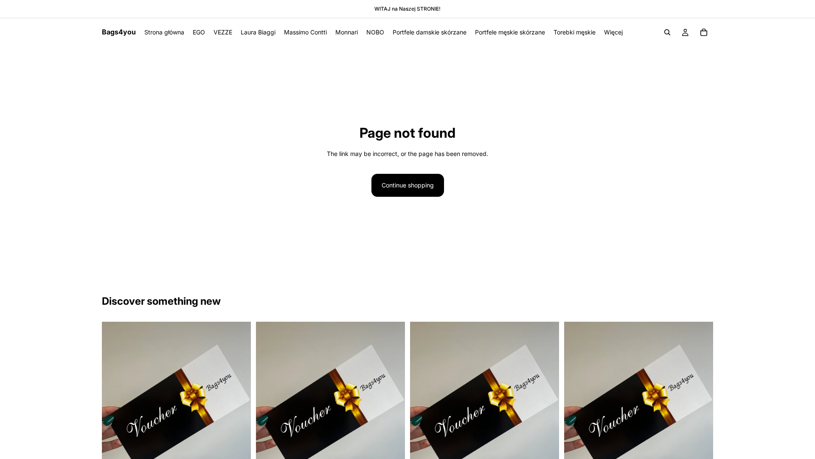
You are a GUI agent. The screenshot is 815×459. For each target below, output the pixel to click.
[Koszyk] (703, 32)
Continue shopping (408, 185)
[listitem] (613, 32)
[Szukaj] (667, 32)
